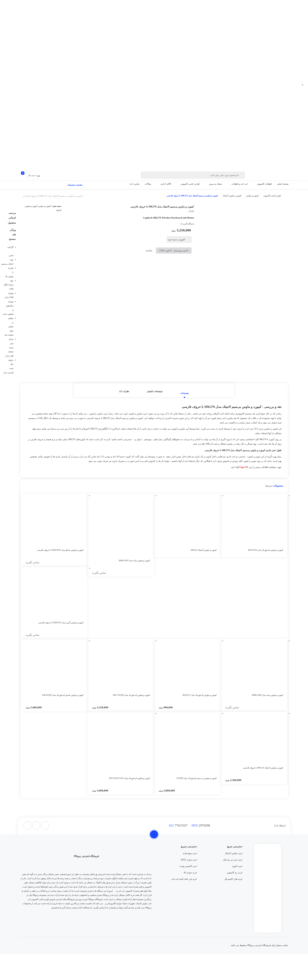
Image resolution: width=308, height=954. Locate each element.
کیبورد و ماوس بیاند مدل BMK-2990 (267, 695)
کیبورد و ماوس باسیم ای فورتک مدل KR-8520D (62, 695)
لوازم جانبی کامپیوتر (190, 184)
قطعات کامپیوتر (264, 184)
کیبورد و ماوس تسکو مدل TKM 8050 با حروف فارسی (60, 550)
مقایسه (149, 250)
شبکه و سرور (215, 184)
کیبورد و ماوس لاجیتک (232, 195)
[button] (255, 184)
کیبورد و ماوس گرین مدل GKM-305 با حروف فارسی (60, 622)
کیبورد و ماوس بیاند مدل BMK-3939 (134, 560)
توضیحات (184, 393)
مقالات (148, 184)
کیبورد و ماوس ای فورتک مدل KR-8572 (200, 695)
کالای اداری (166, 184)
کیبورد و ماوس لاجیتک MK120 (204, 550)
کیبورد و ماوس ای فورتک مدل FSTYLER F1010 (129, 778)
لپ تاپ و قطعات (239, 184)
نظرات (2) (124, 391)
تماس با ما (135, 184)
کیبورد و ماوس (252, 195)
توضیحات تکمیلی (155, 391)
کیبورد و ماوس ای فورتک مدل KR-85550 (265, 550)
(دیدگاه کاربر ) (187, 224)
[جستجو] (143, 175)
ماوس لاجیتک (141, 903)
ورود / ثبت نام (34, 175)
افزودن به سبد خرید (176, 239)
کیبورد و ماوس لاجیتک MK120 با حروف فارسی (263, 768)
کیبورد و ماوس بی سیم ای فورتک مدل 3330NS (196, 778)
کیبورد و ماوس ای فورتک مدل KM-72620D (131, 695)
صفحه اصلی (283, 184)
